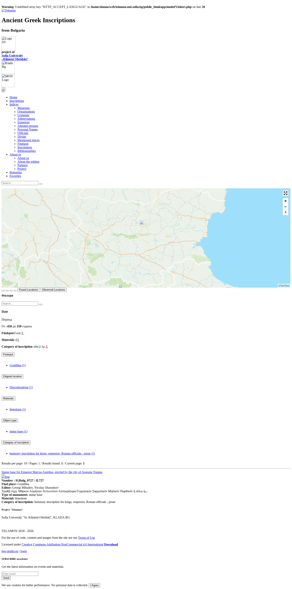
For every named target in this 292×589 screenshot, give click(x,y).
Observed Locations (53, 289)
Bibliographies (26, 151)
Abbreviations (26, 118)
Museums (23, 108)
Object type (9, 420)
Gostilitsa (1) (18, 365)
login (23, 551)
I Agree (94, 585)
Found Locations (28, 289)
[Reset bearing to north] (285, 212)
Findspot (22, 143)
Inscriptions (17, 101)
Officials (22, 133)
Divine (21, 136)
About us (23, 158)
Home (13, 97)
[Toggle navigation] (3, 91)
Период (7, 319)
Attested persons (27, 126)
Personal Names (27, 129)
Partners (22, 165)
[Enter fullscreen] (285, 193)
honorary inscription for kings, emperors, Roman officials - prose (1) (52, 453)
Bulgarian (16, 172)
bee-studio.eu (10, 551)
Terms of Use (86, 537)
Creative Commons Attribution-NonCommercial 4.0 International (62, 544)
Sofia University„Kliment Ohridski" (15, 57)
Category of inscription (16, 442)
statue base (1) (18, 431)
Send (6, 577)
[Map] (146, 238)
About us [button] (15, 154)
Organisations (26, 111)
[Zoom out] (285, 207)
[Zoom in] (285, 201)
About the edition (28, 161)
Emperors (23, 122)
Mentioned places (28, 140)
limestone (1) (18, 409)
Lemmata (23, 115)
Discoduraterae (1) (21, 387)
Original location (12, 376)
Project (21, 168)
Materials (8, 398)
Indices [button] (14, 104)
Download (111, 544)
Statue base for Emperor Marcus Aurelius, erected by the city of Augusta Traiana (52, 472)
